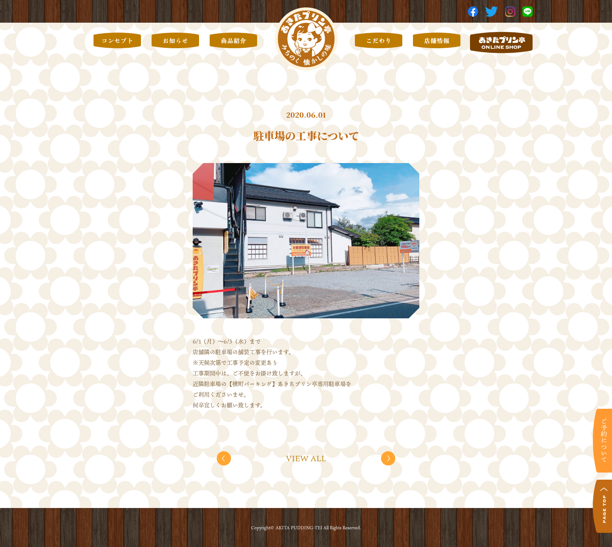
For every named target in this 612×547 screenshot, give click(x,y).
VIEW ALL (306, 458)
